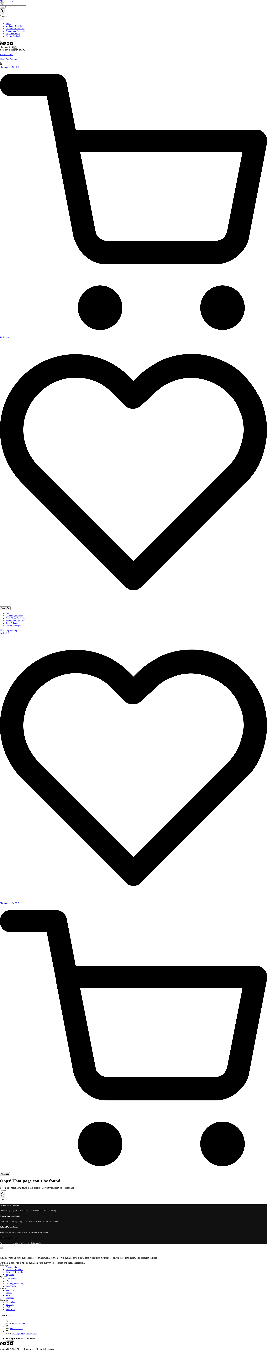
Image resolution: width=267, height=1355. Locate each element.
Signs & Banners (13, 623)
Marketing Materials (14, 615)
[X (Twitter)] (5, 1344)
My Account (11, 1278)
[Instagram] (8, 1344)
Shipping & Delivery (15, 1283)
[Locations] (133, 63)
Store (8, 1295)
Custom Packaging (14, 625)
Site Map (9, 1304)
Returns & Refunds (14, 1272)
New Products (12, 1286)
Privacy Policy (12, 1267)
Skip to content (6, 1)
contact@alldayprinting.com (24, 1333)
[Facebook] (1, 1344)
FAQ (8, 1307)
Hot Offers (10, 1309)
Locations (10, 1298)
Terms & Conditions (14, 1269)
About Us (10, 1290)
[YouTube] (11, 1344)
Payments (10, 1274)
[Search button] (2, 1195)
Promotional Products (15, 620)
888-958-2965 (18, 1323)
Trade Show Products (15, 618)
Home (8, 613)
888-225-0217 (16, 1328)
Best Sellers (11, 1302)
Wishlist (9, 1281)
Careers (9, 1293)
